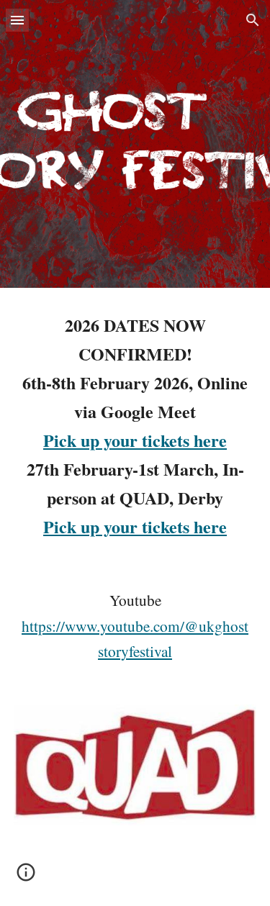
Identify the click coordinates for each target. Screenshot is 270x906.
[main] (135, 426)
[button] (17, 20)
